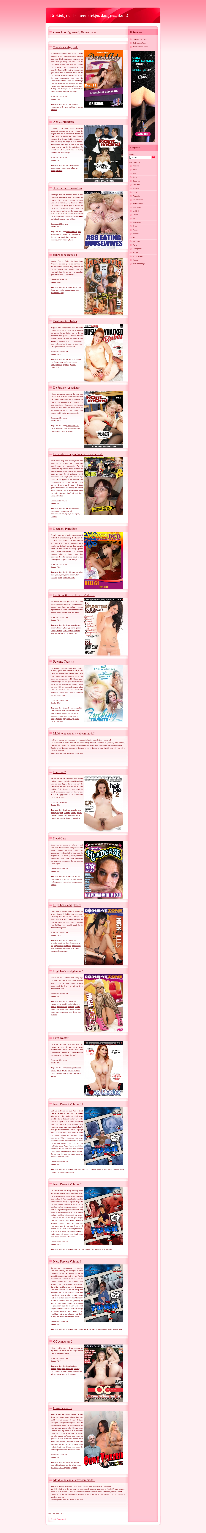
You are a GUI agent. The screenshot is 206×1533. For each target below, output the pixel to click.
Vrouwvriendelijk (139, 264)
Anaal (135, 170)
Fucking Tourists (63, 661)
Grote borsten (138, 200)
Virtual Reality (138, 256)
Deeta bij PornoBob (65, 529)
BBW (134, 173)
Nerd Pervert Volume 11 (68, 1104)
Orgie (135, 226)
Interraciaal (137, 207)
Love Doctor (60, 1038)
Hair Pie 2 (59, 772)
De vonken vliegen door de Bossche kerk (78, 454)
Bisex (135, 177)
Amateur (136, 166)
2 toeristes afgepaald (65, 47)
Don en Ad (136, 181)
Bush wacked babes (65, 321)
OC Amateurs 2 (63, 1341)
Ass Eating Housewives (67, 188)
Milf (134, 218)
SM (134, 237)
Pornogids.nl (61, 1519)
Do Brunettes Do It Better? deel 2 (74, 595)
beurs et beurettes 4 (65, 255)
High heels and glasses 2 (68, 971)
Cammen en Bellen (139, 39)
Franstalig (136, 196)
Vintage (135, 252)
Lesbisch (136, 211)
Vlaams (135, 260)
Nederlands (137, 222)
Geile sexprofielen (139, 43)
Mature (135, 215)
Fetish (135, 192)
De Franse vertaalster (66, 387)
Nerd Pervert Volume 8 (67, 1261)
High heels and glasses (67, 905)
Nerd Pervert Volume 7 (67, 1184)
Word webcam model (140, 47)
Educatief (136, 185)
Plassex (136, 234)
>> (63, 1513)
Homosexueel (138, 204)
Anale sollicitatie (63, 122)
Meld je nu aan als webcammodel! (74, 733)
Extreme (136, 188)
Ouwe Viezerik (62, 1408)
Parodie (135, 230)
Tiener (135, 245)
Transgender (137, 249)
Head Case (59, 838)
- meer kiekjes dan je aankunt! (89, 15)
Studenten (136, 241)
